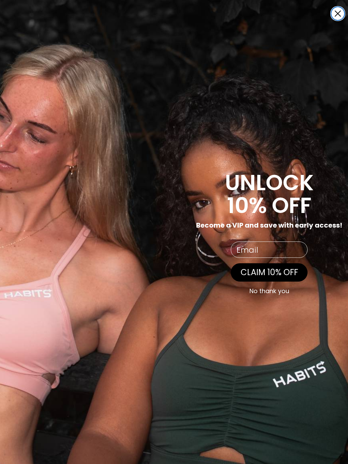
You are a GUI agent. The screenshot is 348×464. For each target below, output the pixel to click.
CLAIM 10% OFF (269, 272)
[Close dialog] (338, 13)
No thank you (269, 291)
